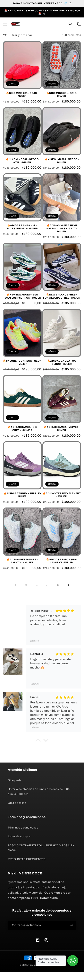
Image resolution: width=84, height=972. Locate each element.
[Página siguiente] (68, 585)
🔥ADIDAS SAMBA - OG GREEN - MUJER (22, 429)
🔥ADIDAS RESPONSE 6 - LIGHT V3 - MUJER (22, 561)
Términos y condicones (23, 827)
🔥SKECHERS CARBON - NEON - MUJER (22, 362)
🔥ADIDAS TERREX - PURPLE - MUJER (22, 495)
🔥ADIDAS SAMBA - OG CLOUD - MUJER (61, 362)
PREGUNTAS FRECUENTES (27, 859)
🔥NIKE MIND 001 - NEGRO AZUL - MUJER (22, 161)
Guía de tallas (17, 802)
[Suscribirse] (71, 925)
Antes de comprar (20, 836)
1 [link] (16, 584)
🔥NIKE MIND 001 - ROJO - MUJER (22, 95)
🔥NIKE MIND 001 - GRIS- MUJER (61, 95)
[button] (5, 23)
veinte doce (34, 965)
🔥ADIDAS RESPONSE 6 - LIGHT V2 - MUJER (61, 561)
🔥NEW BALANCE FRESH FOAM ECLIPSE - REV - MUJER (61, 296)
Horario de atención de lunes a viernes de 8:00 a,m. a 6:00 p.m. (39, 792)
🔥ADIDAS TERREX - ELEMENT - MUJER (62, 495)
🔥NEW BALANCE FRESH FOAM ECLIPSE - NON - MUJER (22, 296)
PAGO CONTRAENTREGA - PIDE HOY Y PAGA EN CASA (41, 848)
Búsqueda (14, 780)
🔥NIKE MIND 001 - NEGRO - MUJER (62, 161)
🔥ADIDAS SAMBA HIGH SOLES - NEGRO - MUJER (22, 227)
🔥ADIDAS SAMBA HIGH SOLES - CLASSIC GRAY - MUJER (61, 228)
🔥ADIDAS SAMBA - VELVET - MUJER (62, 429)
